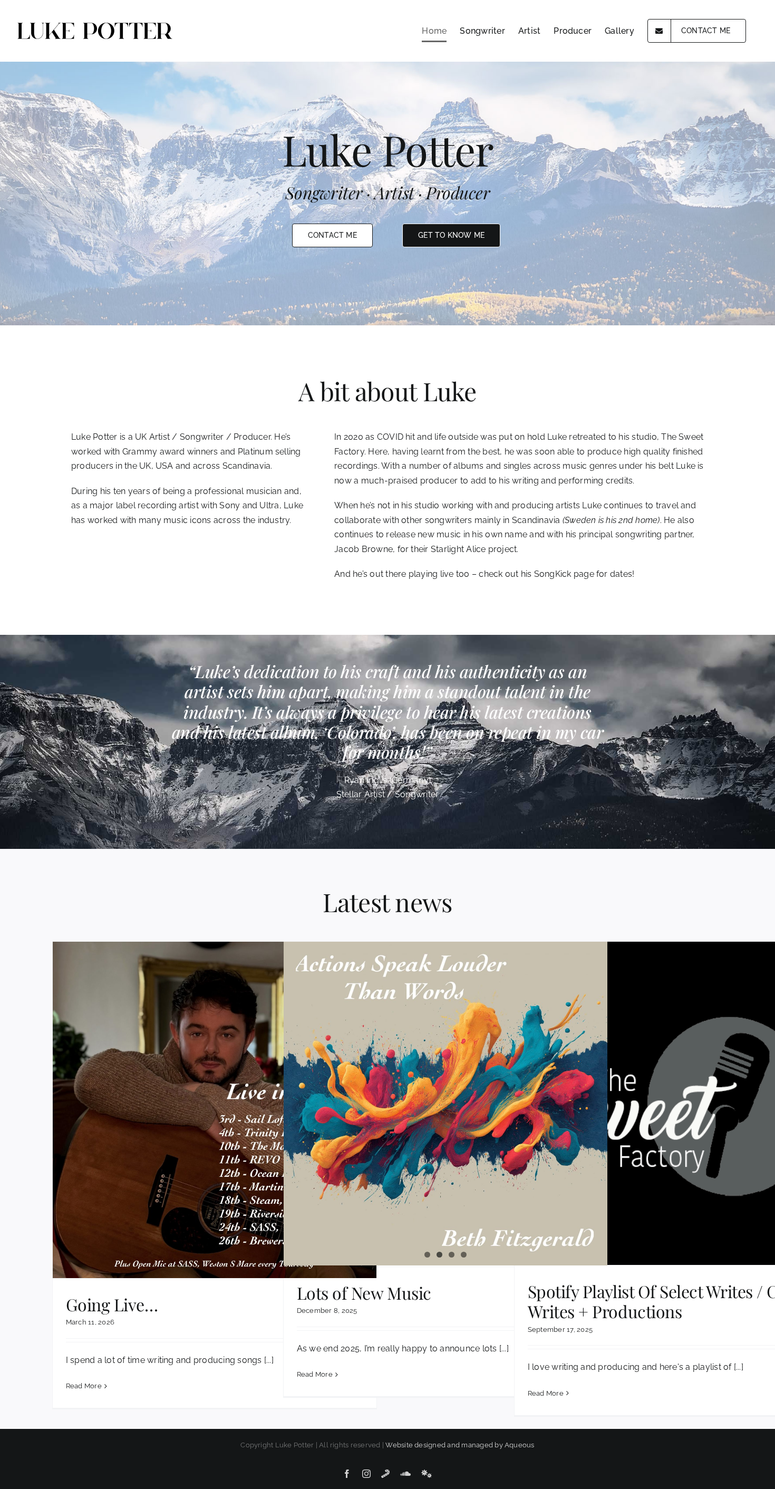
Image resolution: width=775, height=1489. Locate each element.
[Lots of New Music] (445, 1103)
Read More (84, 1386)
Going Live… (112, 1304)
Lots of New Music (364, 1292)
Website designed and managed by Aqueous (459, 1445)
